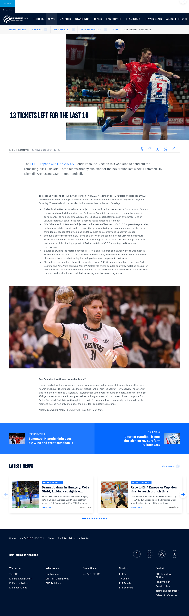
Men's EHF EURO (61, 29)
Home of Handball (17, 29)
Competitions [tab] (7, 10)
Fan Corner (114, 19)
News (51, 19)
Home (12, 538)
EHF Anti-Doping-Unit (57, 578)
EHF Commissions (18, 583)
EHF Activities (53, 583)
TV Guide (124, 578)
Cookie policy (163, 586)
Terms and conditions (167, 590)
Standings (82, 19)
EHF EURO (37, 29)
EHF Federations (18, 587)
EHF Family (125, 583)
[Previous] (6, 494)
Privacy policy (163, 581)
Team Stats (133, 19)
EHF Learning (126, 587)
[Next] (183, 494)
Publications (52, 574)
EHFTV (122, 574)
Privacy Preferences (166, 595)
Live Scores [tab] (7, 3)
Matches (65, 19)
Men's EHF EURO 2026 (91, 29)
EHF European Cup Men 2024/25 (53, 164)
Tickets (38, 19)
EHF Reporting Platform (163, 576)
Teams (98, 19)
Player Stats (153, 19)
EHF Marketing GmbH (20, 578)
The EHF (13, 574)
